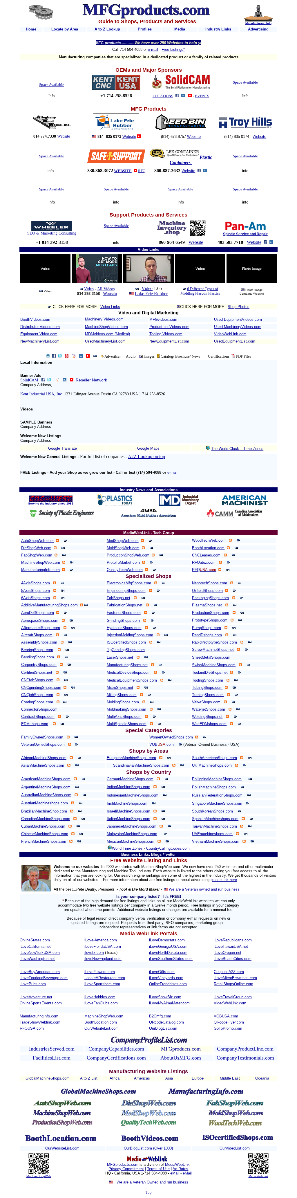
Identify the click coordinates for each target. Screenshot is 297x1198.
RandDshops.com (207, 635)
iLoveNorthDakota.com (168, 952)
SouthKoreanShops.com (213, 811)
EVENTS (202, 96)
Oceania (262, 1078)
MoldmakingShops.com (126, 709)
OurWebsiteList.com (101, 1028)
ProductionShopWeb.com (128, 555)
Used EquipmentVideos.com (238, 319)
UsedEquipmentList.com (234, 341)
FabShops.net (118, 598)
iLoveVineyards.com (166, 978)
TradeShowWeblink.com (40, 1022)
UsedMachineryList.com (105, 341)
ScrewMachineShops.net (213, 649)
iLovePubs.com (33, 984)
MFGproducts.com (181, 1049)
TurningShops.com (208, 695)
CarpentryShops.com (39, 664)
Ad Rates (180, 1169)
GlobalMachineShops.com (48, 1078)
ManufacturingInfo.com (40, 570)
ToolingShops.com (207, 680)
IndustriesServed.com (52, 1049)
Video (89, 289)
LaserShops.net (120, 657)
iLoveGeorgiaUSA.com (168, 946)
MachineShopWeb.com (40, 562)
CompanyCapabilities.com (116, 1049)
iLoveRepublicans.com (233, 940)
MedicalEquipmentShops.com (132, 680)
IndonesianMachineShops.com (132, 795)
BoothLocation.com (208, 548)
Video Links (110, 307)
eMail (174, 1173)
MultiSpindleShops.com (126, 724)
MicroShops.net (120, 687)
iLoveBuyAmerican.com (40, 972)
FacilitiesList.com (51, 1058)
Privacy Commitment (126, 1169)
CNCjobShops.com (37, 695)
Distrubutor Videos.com (40, 327)
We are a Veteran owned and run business (204, 889)
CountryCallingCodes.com (168, 848)
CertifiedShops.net (36, 672)
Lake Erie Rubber (151, 293)
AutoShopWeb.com (37, 540)
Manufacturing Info (258, 23)
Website (63, 136)
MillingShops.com (122, 695)
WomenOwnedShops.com (171, 737)
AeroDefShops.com (37, 612)
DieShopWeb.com (36, 548)
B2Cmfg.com (160, 1016)
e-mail (153, 49)
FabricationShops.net (124, 605)
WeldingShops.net (207, 716)
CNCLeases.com (206, 555)
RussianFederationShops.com (218, 795)
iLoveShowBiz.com (165, 997)
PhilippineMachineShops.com (217, 779)
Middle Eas (229, 1078)
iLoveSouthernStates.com (171, 958)
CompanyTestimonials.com (245, 1058)
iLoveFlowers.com (99, 972)
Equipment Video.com (38, 334)
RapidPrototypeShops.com (214, 642)
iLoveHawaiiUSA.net (231, 946)
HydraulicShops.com (124, 628)
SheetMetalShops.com (211, 657)
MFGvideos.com (163, 319)
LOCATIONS (163, 96)
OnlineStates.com (35, 940)
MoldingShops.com (123, 702)
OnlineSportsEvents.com (41, 1003)
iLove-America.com (100, 940)
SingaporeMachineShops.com (217, 803)
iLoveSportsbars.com (102, 984)
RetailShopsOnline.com (233, 984)
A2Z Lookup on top (146, 456)
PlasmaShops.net (207, 605)
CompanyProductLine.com (245, 1049)
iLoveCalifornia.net (35, 946)
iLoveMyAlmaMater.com (169, 1003)
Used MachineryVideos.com (237, 327)
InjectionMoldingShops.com (130, 635)
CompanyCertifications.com (116, 1058)
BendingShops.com (37, 657)
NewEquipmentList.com (169, 341)
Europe (198, 1078)
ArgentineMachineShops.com (45, 787)
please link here (224, 880)
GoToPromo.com (228, 1028)
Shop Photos (238, 307)
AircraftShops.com (36, 635)
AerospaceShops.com (39, 620)
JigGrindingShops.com (126, 650)
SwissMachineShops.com (214, 665)
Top (149, 1192)
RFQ (141, 171)
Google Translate (62, 448)
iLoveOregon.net (227, 952)
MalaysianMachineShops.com (132, 834)
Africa (114, 1078)
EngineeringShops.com (126, 590)
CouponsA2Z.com (229, 972)
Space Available (51, 84)
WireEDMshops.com (209, 724)
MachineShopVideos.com (106, 327)
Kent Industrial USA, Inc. (41, 394)
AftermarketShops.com (40, 628)
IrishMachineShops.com (127, 803)
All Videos (106, 289)
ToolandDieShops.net (210, 672)
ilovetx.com (94, 952)
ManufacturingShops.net (127, 665)
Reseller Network (91, 380)
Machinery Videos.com (104, 319)
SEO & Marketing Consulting (51, 233)
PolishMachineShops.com (214, 787)
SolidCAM (29, 380)
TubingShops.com (207, 687)
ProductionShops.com (210, 612)
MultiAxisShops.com (124, 716)
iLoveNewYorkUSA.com (40, 952)
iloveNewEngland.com (103, 958)
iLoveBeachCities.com (232, 958)
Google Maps (148, 448)
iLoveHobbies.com (99, 997)
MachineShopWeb (38, 1176)
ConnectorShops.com (39, 709)
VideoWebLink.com (230, 334)
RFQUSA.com (32, 1028)
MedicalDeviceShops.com (129, 672)
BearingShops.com (37, 650)
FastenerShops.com (124, 612)
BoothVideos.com (35, 319)
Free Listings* (173, 49)
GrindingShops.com (123, 620)
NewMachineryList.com (39, 341)
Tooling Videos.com (165, 334)
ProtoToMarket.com (123, 562)
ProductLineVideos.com (169, 327)
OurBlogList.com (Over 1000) (148, 1148)
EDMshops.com (34, 724)
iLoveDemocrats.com (167, 940)
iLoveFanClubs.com (101, 1003)
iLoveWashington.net (37, 958)
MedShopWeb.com (123, 540)
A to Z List (88, 1078)
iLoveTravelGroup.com (233, 997)
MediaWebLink (177, 1164)
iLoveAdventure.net (36, 997)
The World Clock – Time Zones (237, 448)
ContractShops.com (38, 716)
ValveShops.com (206, 702)
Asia (169, 1078)
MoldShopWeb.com (123, 548)
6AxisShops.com (35, 598)
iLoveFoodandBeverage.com (44, 978)
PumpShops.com (206, 628)
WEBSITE (123, 171)
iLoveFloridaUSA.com (102, 946)
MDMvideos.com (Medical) (107, 334)
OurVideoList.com (235, 1148)
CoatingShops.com (37, 702)
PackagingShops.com (210, 598)
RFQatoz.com (203, 562)
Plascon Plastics (207, 293)
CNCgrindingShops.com (41, 687)
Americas (142, 1078)
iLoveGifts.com (162, 972)
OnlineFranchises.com (168, 984)
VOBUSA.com (226, 1016)
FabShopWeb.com (36, 555)
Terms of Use (158, 1169)
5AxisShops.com (35, 590)
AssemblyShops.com (39, 642)
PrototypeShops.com (209, 620)
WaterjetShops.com (208, 709)
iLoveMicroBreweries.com (235, 978)
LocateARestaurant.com (104, 978)
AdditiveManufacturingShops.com (49, 605)
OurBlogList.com (163, 1028)
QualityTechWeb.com (125, 570)
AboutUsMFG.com (180, 1058)
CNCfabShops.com (37, 680)
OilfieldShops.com (207, 590)
